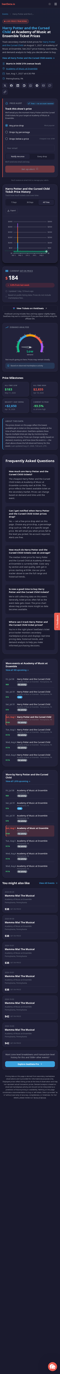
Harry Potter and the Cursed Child (26, 29)
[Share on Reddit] (24, 85)
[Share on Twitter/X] (5, 85)
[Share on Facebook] (11, 85)
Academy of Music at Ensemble (21, 68)
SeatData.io (8, 4)
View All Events (46, 883)
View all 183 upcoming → (17, 670)
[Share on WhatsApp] (30, 85)
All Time (46, 202)
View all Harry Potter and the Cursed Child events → (28, 58)
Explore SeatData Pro (28, 1064)
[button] (52, 1366)
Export (13, 210)
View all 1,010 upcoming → (18, 781)
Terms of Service (39, 1098)
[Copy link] (5, 91)
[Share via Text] (49, 85)
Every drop (42, 156)
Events (5, 14)
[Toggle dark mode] (50, 4)
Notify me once (17, 156)
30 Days (30, 202)
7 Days (14, 202)
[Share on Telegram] (37, 85)
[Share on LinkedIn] (17, 85)
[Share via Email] (43, 85)
